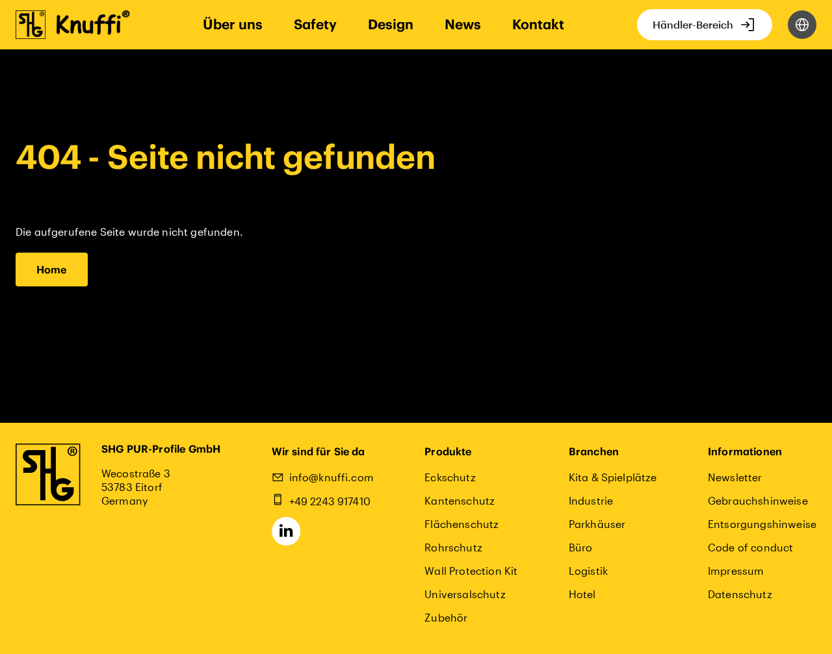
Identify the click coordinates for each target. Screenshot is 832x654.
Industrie (591, 500)
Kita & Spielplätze (613, 477)
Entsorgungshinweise (762, 524)
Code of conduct (750, 547)
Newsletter (735, 477)
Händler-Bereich (693, 24)
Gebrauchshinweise (758, 500)
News (463, 24)
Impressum (736, 570)
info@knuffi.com (331, 477)
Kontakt (538, 24)
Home (51, 269)
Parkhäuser (597, 524)
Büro (581, 547)
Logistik (588, 570)
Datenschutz (740, 594)
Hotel (582, 594)
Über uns (233, 24)
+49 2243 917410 (329, 501)
